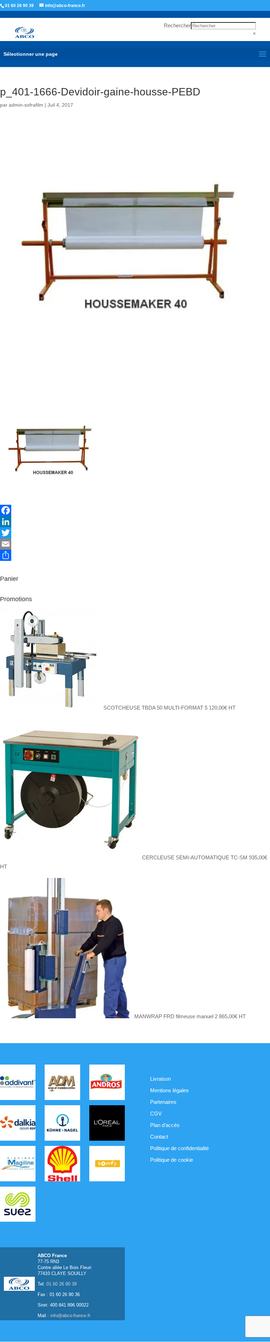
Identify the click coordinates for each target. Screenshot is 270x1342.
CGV (156, 1113)
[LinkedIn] (135, 521)
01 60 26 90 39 (19, 5)
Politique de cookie (171, 1160)
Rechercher (177, 25)
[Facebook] (135, 510)
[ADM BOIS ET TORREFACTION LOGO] (62, 1083)
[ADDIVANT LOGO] (18, 1083)
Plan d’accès (165, 1125)
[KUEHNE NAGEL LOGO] (62, 1124)
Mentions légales (169, 1090)
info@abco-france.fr (70, 1315)
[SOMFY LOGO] (107, 1165)
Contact (159, 1137)
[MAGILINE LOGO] (18, 1165)
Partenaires (163, 1102)
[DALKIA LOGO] (18, 1124)
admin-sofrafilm (26, 105)
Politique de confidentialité (179, 1148)
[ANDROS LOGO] (107, 1083)
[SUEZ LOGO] (18, 1205)
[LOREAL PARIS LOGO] (107, 1124)
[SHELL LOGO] (62, 1165)
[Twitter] (135, 532)
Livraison (160, 1079)
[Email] (135, 544)
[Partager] (135, 555)
